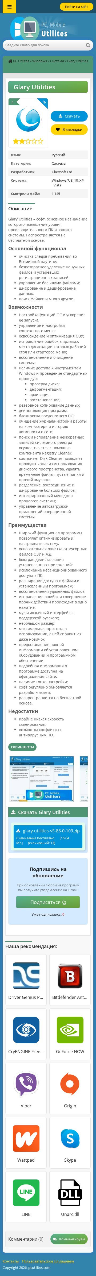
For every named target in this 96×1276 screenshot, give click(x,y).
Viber (26, 1106)
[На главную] (48, 26)
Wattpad (26, 1160)
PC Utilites (21, 61)
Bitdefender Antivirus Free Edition (70, 997)
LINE (26, 1214)
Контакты (11, 1261)
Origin (70, 1106)
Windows (39, 61)
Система (57, 61)
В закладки (72, 129)
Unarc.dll (70, 1214)
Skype (70, 1160)
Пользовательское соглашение (48, 1261)
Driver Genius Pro (26, 997)
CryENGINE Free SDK (26, 1051)
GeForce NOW (70, 1051)
